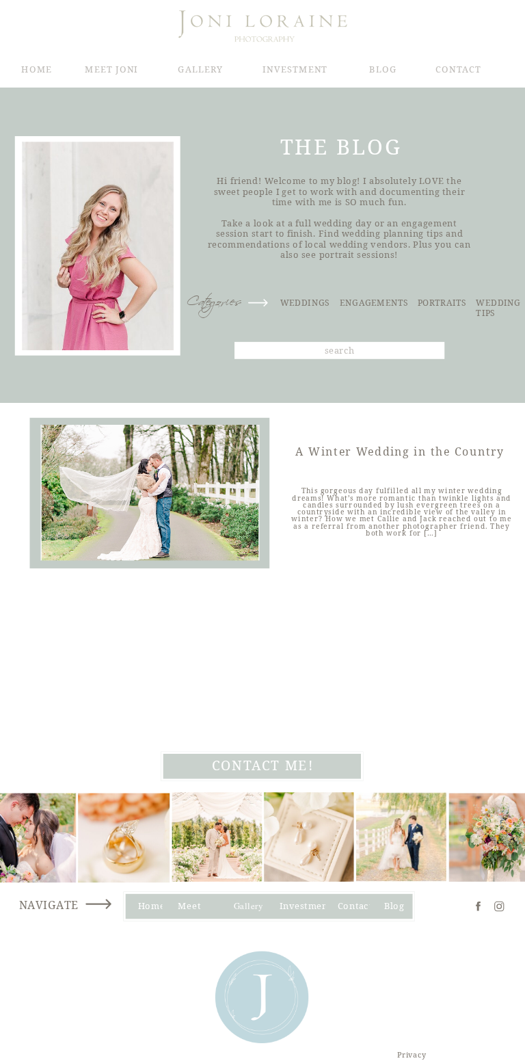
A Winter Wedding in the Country (399, 452)
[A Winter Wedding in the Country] (150, 492)
